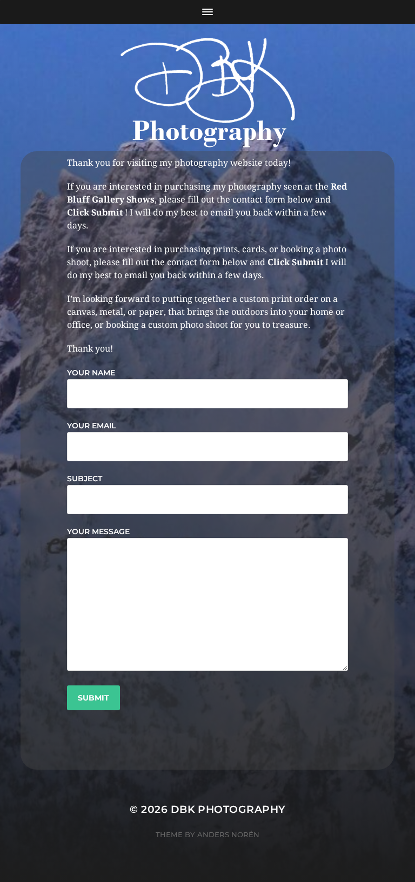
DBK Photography (228, 809)
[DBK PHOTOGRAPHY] (208, 94)
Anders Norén (228, 834)
